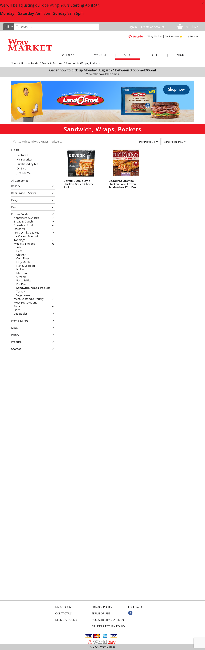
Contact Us (63, 613)
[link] (130, 613)
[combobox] (8, 26)
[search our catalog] (17, 26)
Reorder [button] (138, 36)
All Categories (19, 180)
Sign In (133, 27)
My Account (64, 607)
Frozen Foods (29, 63)
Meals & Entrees (52, 63)
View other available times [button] (102, 74)
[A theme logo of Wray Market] (33, 47)
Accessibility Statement (108, 619)
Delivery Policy (66, 619)
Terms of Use (101, 613)
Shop (14, 63)
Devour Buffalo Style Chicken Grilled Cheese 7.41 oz (79, 184)
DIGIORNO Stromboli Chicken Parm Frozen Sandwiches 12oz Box (122, 184)
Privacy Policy (102, 607)
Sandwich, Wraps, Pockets (83, 63)
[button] (102, 101)
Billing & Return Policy (108, 626)
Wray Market (155, 36)
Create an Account (152, 27)
